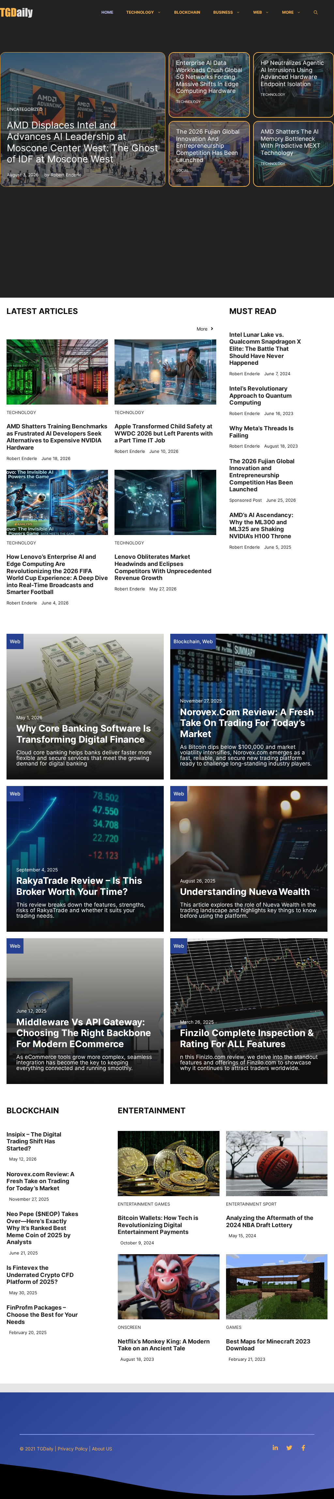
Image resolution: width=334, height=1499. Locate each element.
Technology (140, 12)
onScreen (129, 1327)
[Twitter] (289, 1448)
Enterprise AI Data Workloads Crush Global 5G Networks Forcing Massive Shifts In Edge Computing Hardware (209, 76)
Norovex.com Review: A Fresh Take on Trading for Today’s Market (247, 722)
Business (223, 12)
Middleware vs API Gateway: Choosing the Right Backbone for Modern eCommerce (83, 1033)
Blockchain (187, 12)
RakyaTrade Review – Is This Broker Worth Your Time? (79, 886)
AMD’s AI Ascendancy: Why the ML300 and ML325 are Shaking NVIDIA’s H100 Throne (261, 526)
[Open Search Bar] (315, 12)
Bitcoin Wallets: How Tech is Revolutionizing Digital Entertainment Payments (158, 1224)
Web (257, 12)
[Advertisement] (167, 239)
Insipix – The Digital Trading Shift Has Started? (34, 1141)
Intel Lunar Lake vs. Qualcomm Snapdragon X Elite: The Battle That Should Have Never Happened (265, 348)
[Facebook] (303, 1448)
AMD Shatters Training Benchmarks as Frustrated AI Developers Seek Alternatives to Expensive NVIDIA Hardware (57, 437)
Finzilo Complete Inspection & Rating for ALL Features (247, 1038)
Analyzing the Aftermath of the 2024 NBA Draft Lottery (269, 1221)
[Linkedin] (275, 1448)
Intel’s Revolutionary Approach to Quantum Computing (260, 395)
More (288, 12)
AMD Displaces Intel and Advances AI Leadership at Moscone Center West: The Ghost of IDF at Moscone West (82, 142)
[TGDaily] (16, 12)
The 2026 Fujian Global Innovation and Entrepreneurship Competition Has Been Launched (207, 145)
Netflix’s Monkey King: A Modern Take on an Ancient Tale (164, 1345)
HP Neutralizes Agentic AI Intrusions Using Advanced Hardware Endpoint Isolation (292, 73)
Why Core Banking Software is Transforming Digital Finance (83, 734)
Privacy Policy (73, 1448)
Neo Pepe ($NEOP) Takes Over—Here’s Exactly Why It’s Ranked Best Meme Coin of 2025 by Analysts (42, 1227)
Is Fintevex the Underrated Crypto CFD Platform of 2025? (40, 1274)
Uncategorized (24, 109)
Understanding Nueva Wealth (245, 891)
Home (107, 12)
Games (162, 1204)
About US (102, 1448)
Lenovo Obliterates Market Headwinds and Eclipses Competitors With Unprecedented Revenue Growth (162, 567)
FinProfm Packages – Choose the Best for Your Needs (42, 1314)
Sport (270, 1204)
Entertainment (135, 1204)
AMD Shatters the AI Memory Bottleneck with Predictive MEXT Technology (291, 142)
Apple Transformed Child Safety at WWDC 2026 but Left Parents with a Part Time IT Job (163, 433)
